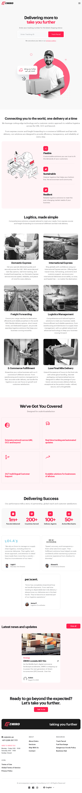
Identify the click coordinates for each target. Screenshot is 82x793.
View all (73, 626)
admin (30, 678)
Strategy (26, 658)
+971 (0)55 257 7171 (10, 740)
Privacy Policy (7, 771)
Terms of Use (7, 764)
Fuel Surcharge (62, 744)
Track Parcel (56, 34)
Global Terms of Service (11, 768)
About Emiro (33, 741)
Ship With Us (34, 748)
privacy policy (51, 41)
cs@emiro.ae (9, 737)
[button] (79, 3)
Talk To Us (41, 709)
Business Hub (61, 751)
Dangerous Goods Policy (66, 748)
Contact (32, 751)
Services (32, 744)
